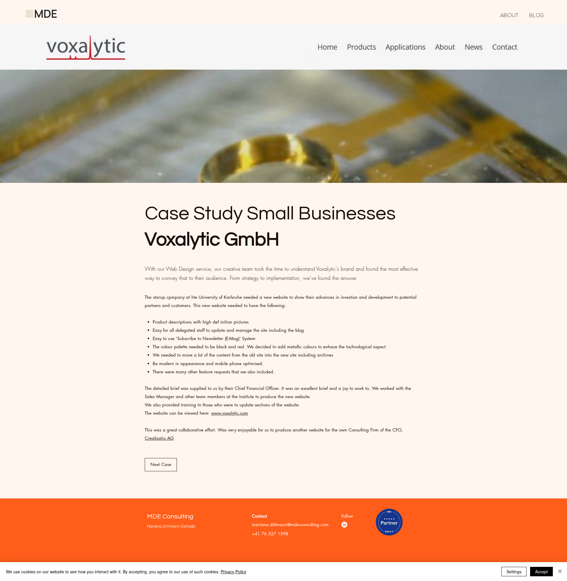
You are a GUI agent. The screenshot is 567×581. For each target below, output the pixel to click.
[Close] (559, 571)
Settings (514, 572)
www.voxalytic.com (229, 413)
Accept (541, 572)
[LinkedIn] (344, 525)
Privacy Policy (233, 572)
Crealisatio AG (159, 438)
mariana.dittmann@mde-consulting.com (290, 524)
